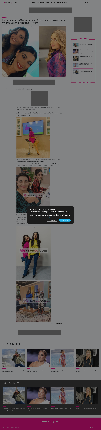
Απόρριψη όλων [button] (52, 220)
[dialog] (50, 215)
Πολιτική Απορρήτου (47, 217)
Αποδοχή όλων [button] (64, 220)
